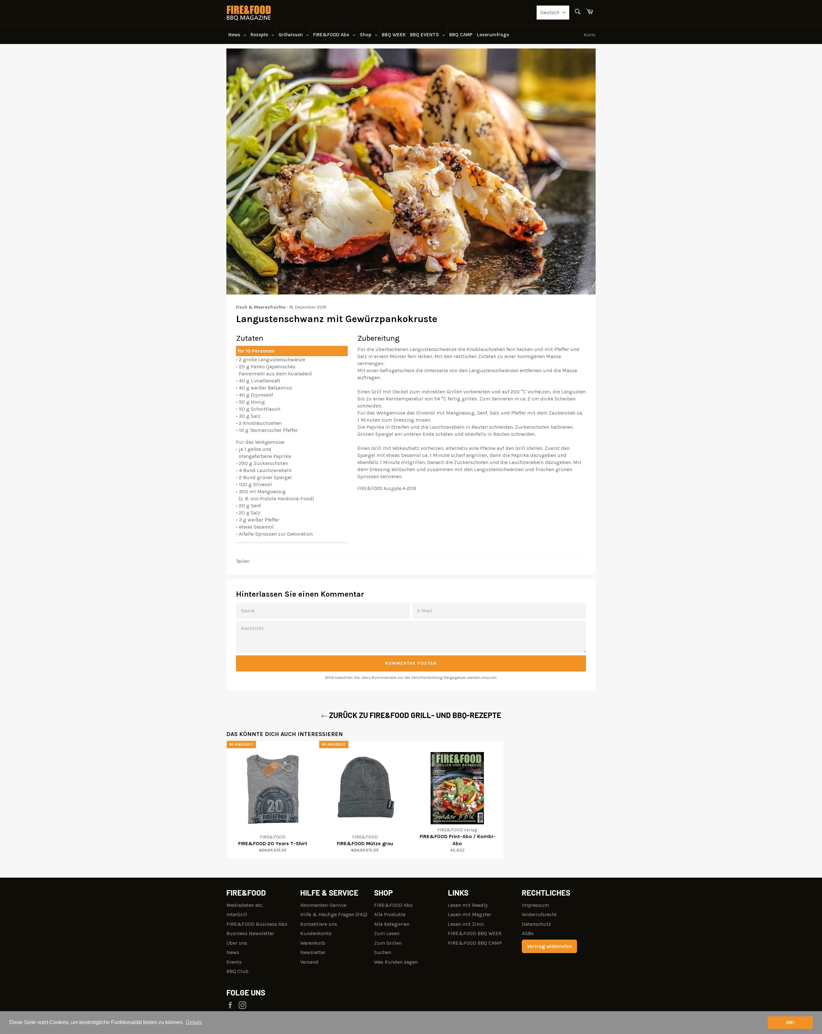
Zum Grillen (388, 943)
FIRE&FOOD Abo (393, 905)
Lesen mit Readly (467, 905)
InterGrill (236, 914)
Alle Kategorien (391, 924)
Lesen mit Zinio (466, 924)
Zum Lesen (386, 933)
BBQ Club (237, 971)
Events (234, 962)
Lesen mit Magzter (469, 914)
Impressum (535, 905)
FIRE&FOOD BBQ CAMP (475, 943)
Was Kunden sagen (396, 962)
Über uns (236, 943)
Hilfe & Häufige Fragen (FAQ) (333, 914)
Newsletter (313, 952)
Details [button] (194, 1022)
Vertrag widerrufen (549, 946)
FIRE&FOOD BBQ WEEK (475, 933)
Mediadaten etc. (244, 905)
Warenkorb (312, 943)
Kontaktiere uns (318, 924)
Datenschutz (536, 924)
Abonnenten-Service (323, 905)
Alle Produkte (390, 914)
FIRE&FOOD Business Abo (256, 924)
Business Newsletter (250, 933)
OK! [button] (790, 1022)
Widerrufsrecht (539, 914)
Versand (309, 962)
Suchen (382, 952)
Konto (590, 34)
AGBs (528, 933)
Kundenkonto (316, 933)
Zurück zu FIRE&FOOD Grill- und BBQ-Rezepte (414, 715)
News (232, 952)
